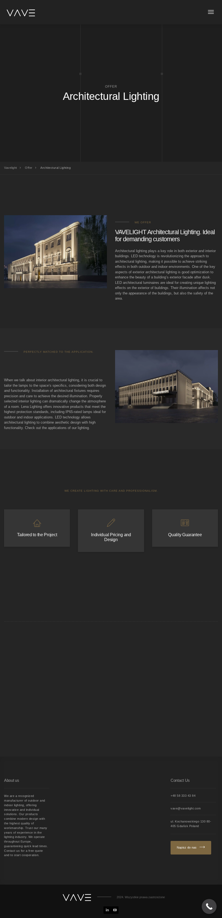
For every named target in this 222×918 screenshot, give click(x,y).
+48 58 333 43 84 (183, 795)
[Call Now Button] (209, 906)
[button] (10, 907)
